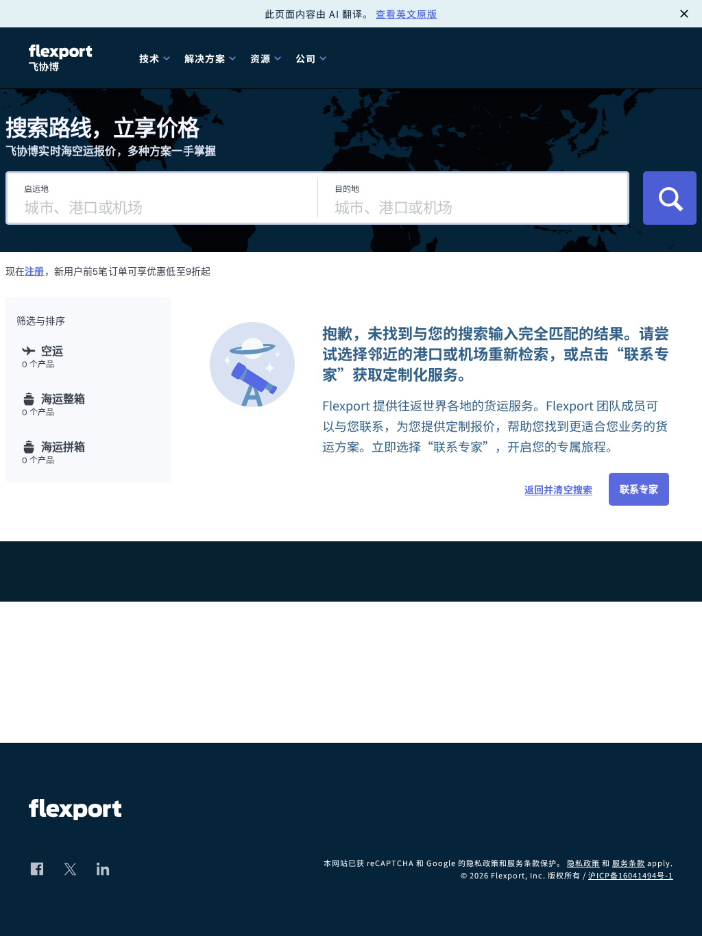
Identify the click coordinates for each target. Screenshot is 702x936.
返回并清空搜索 (558, 489)
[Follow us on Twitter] (70, 869)
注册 (34, 271)
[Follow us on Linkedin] (103, 869)
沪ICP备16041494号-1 (630, 875)
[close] (684, 13)
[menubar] (400, 57)
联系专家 (639, 489)
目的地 (347, 188)
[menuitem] (156, 57)
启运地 (36, 188)
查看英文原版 (406, 14)
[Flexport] (62, 57)
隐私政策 (583, 862)
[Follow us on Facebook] (37, 869)
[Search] (670, 198)
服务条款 (628, 862)
